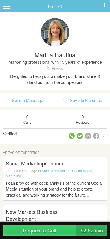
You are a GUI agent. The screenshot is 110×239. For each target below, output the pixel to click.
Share (104, 6)
